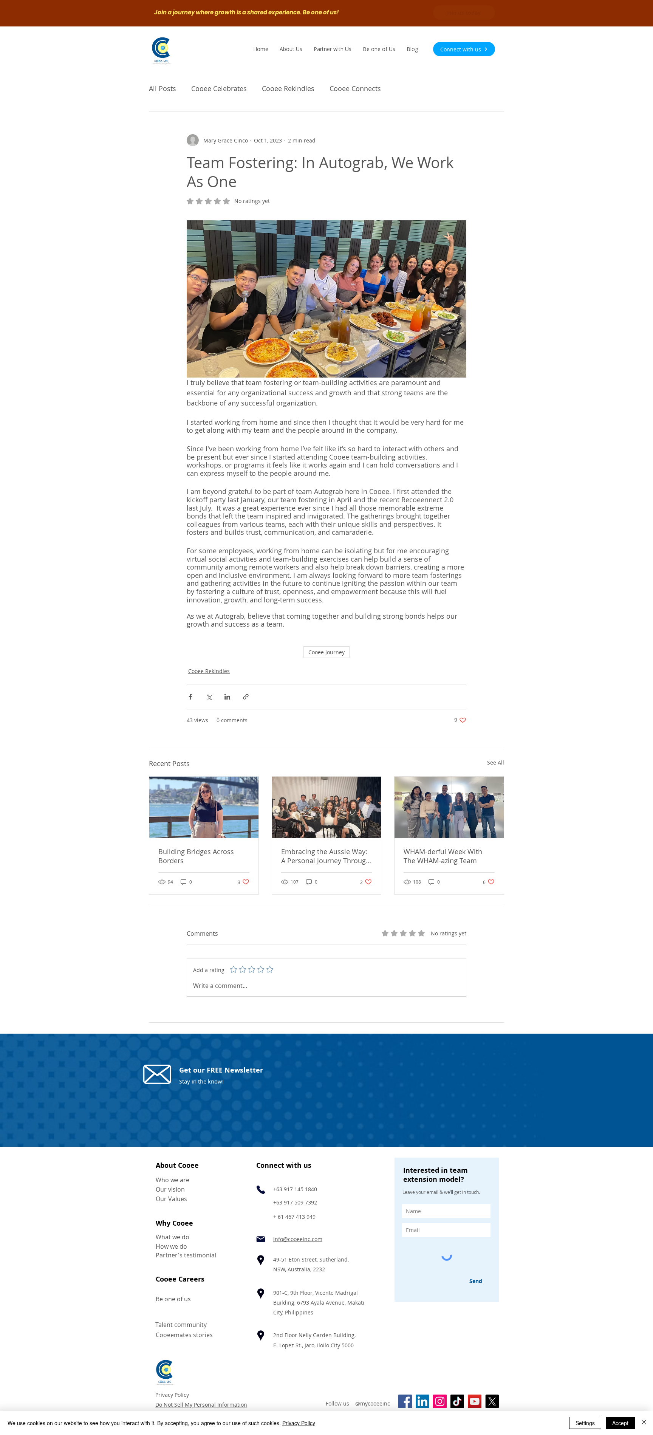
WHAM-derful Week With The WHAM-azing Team (443, 856)
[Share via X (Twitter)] (208, 696)
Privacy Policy (172, 1394)
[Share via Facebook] (190, 696)
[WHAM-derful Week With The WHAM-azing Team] (449, 807)
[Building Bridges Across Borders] (203, 807)
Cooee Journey (326, 652)
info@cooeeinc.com (297, 1239)
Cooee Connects (355, 88)
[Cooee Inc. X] (492, 1401)
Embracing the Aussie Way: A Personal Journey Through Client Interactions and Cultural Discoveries (325, 856)
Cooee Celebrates (219, 88)
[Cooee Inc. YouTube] (474, 1401)
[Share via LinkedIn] (227, 696)
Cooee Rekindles (288, 88)
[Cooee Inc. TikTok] (457, 1401)
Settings (585, 1423)
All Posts (162, 88)
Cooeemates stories (184, 1335)
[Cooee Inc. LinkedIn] (422, 1401)
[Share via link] (245, 696)
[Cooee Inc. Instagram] (440, 1401)
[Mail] (261, 1239)
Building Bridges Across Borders (196, 856)
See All (495, 762)
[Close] (643, 1423)
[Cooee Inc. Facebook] (405, 1401)
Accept (620, 1423)
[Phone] (261, 1190)
